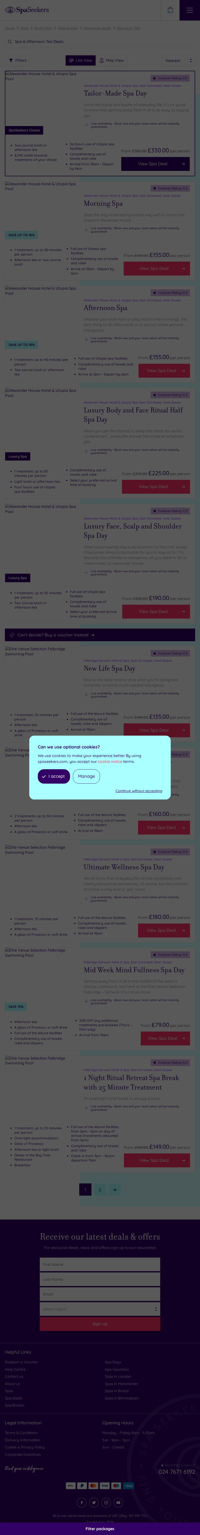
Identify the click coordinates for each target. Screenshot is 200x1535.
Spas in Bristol (117, 1390)
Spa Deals (13, 1398)
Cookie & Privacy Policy (25, 1447)
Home (10, 28)
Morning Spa (103, 203)
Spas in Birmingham (122, 1398)
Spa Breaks (14, 1405)
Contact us (14, 1376)
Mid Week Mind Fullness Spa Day (134, 970)
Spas (24, 28)
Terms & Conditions (21, 1432)
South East (43, 28)
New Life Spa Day (109, 668)
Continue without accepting (139, 790)
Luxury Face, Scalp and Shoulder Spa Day (133, 531)
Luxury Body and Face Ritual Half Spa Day (133, 415)
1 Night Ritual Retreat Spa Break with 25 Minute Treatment (131, 1082)
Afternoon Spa (105, 308)
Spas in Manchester (121, 1383)
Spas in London (118, 1376)
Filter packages (100, 1528)
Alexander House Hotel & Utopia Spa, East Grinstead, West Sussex (132, 86)
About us (12, 1383)
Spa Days (113, 1362)
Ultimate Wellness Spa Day (124, 867)
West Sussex (68, 28)
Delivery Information (22, 1440)
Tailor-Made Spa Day (115, 93)
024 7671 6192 (177, 1471)
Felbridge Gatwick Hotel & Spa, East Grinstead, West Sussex (128, 660)
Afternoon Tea (128, 28)
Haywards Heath (97, 28)
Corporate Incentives (23, 1454)
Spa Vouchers (117, 1369)
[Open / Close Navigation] (190, 10)
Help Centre (15, 1369)
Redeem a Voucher (21, 1362)
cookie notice (110, 761)
